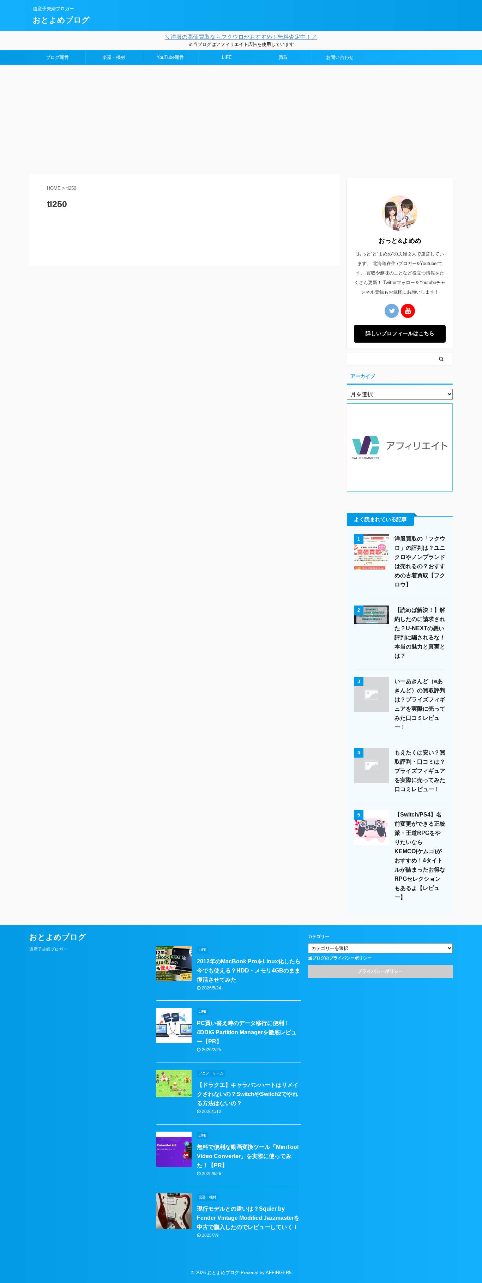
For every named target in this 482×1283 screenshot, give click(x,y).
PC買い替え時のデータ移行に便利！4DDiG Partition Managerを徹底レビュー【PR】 (247, 1032)
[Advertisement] (241, 117)
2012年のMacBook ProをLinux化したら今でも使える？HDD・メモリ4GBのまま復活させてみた (249, 970)
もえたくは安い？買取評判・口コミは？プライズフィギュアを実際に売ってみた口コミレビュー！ (419, 770)
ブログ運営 (57, 57)
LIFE (227, 57)
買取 (283, 57)
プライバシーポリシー (380, 971)
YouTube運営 (170, 57)
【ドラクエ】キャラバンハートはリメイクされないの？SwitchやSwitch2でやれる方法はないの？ (248, 1094)
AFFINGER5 (278, 1272)
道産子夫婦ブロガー (48, 949)
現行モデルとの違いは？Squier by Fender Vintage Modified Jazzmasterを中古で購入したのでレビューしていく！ (248, 1218)
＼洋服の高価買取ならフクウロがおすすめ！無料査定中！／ (241, 37)
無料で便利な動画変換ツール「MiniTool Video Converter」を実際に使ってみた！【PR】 (248, 1156)
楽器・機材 (113, 57)
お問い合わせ (340, 57)
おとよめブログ (61, 20)
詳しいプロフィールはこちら (400, 333)
